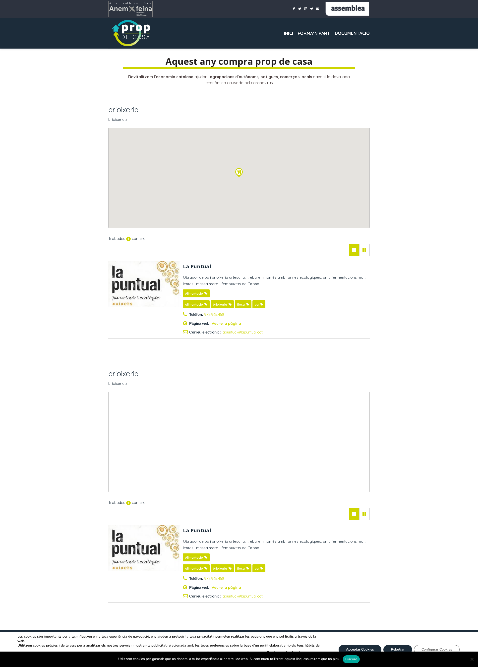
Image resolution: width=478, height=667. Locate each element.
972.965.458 (214, 314)
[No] (471, 661)
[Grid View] (364, 250)
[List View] (354, 250)
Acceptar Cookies (360, 649)
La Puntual (197, 266)
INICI (288, 33)
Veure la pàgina (226, 323)
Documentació (352, 33)
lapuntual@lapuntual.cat (242, 332)
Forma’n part (314, 33)
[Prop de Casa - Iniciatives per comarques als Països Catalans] (133, 33)
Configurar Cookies (436, 649)
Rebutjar (398, 649)
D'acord (351, 659)
